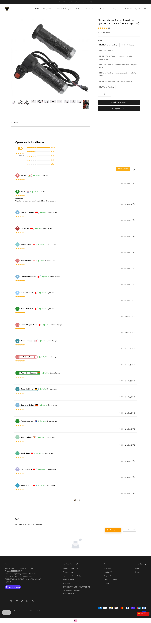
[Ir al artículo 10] (73, 102)
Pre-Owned (104, 9)
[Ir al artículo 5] (40, 102)
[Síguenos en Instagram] (11, 601)
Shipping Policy (68, 579)
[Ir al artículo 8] (60, 102)
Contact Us (108, 572)
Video (106, 583)
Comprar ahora (119, 109)
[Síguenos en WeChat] (33, 601)
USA (137, 568)
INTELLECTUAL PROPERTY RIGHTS (76, 587)
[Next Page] (79, 500)
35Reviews (20, 156)
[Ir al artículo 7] (53, 102)
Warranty (66, 583)
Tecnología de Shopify (32, 610)
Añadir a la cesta (119, 102)
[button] (72, 500)
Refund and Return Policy (72, 576)
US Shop (79, 9)
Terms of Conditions (70, 568)
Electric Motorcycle (64, 9)
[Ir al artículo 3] (27, 102)
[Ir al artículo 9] (66, 102)
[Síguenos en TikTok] (22, 601)
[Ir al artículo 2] (20, 102)
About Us (107, 568)
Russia (137, 572)
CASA (37, 9)
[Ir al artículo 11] (79, 102)
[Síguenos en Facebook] (6, 601)
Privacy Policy (68, 572)
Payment (107, 576)
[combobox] (129, 530)
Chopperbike (48, 9)
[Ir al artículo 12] (86, 104)
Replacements (91, 9)
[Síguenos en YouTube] (17, 601)
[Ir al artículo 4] (33, 102)
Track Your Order (110, 579)
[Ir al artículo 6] (46, 102)
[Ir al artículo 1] (14, 102)
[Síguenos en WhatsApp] (27, 601)
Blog (114, 9)
